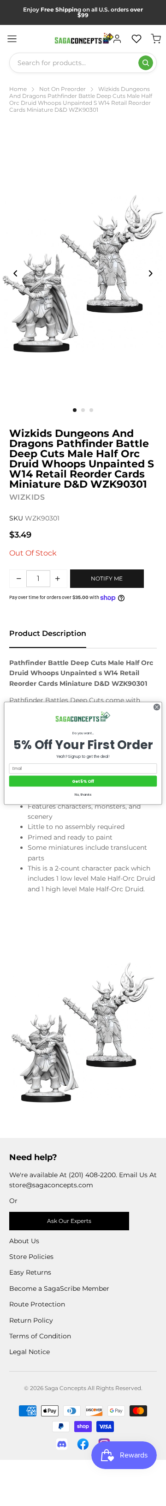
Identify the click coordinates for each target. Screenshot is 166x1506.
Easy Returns (30, 1272)
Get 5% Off (83, 781)
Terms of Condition (40, 1336)
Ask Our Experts (69, 1220)
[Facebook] (83, 1444)
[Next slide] (150, 273)
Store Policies (31, 1256)
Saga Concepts (65, 1388)
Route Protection (37, 1304)
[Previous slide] (15, 273)
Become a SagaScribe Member (59, 1288)
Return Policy (31, 1320)
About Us (24, 1241)
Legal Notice (29, 1352)
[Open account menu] (117, 39)
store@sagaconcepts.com (51, 1185)
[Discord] (61, 1444)
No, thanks (83, 794)
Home (18, 88)
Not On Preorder (62, 88)
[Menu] (12, 39)
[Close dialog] (156, 706)
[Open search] (145, 62)
